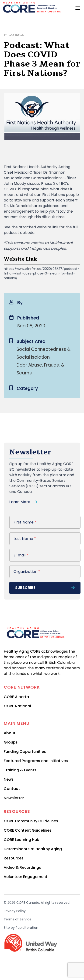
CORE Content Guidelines (28, 830)
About (9, 733)
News (9, 779)
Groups (11, 742)
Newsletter (14, 798)
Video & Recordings (22, 867)
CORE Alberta (16, 696)
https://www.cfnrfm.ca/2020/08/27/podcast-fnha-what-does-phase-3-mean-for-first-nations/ (41, 273)
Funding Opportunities (25, 751)
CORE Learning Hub (21, 839)
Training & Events (20, 770)
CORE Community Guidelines (31, 821)
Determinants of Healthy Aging (33, 849)
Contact (12, 788)
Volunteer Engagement (25, 876)
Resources (14, 858)
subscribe (25, 587)
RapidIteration (27, 927)
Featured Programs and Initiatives (36, 760)
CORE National (17, 706)
